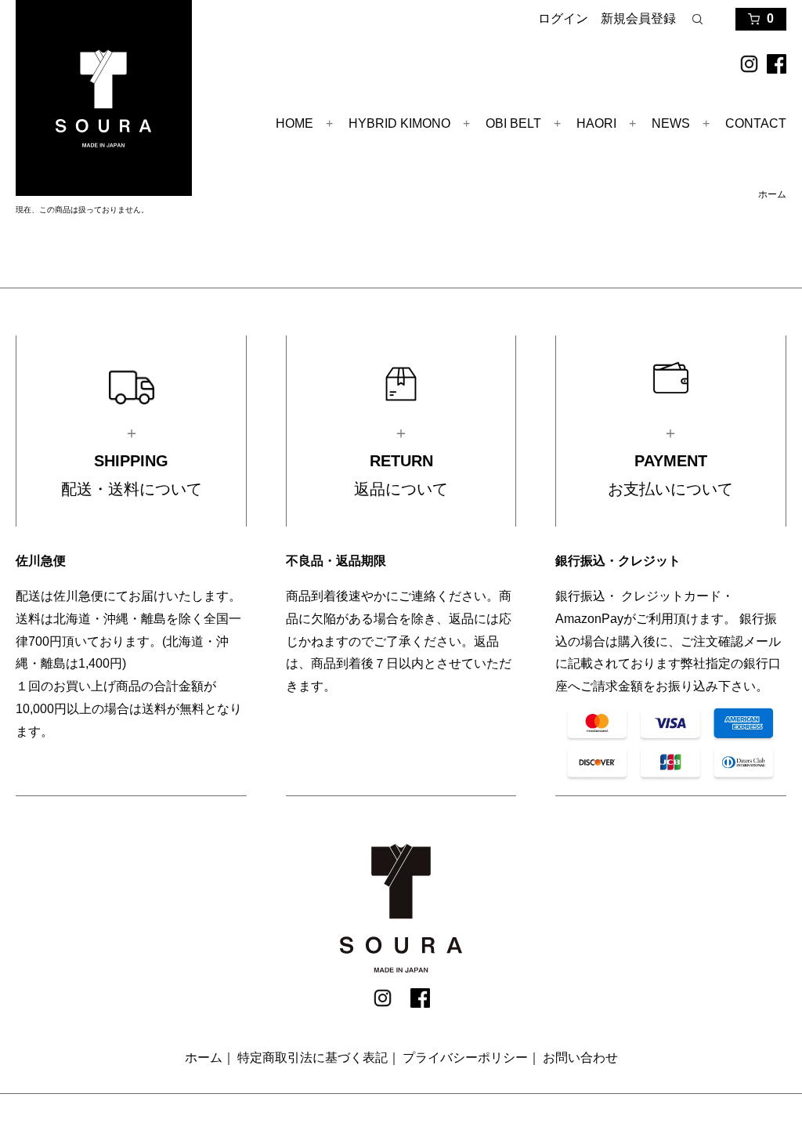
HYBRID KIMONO (399, 123)
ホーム (772, 194)
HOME (294, 123)
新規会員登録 (638, 18)
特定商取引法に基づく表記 (312, 1057)
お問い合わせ (580, 1057)
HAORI (596, 123)
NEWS (671, 123)
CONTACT (755, 123)
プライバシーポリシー (465, 1057)
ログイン (563, 18)
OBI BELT (513, 123)
